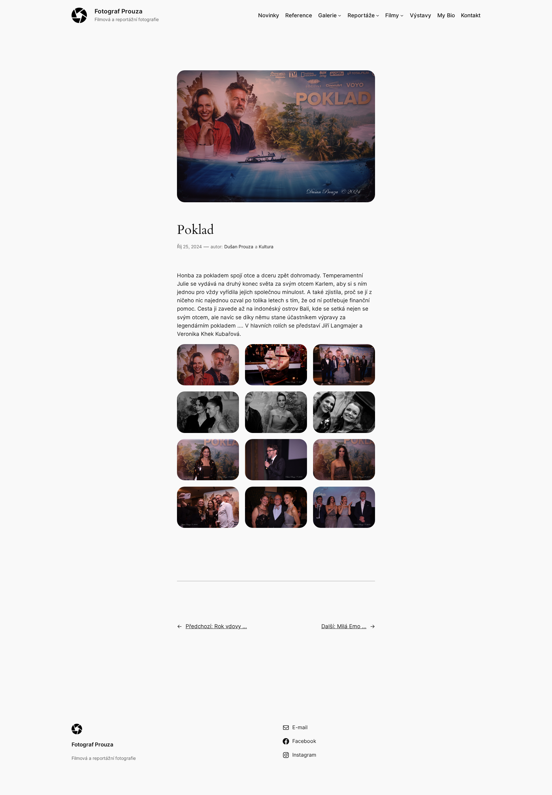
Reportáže (361, 15)
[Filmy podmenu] (401, 15)
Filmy (392, 15)
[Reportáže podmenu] (377, 15)
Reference (298, 15)
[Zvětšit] (230, 352)
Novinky (268, 15)
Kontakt (470, 15)
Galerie (327, 15)
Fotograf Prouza (118, 11)
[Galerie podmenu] (339, 15)
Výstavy (420, 15)
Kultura (266, 246)
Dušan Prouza (238, 246)
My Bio (446, 15)
